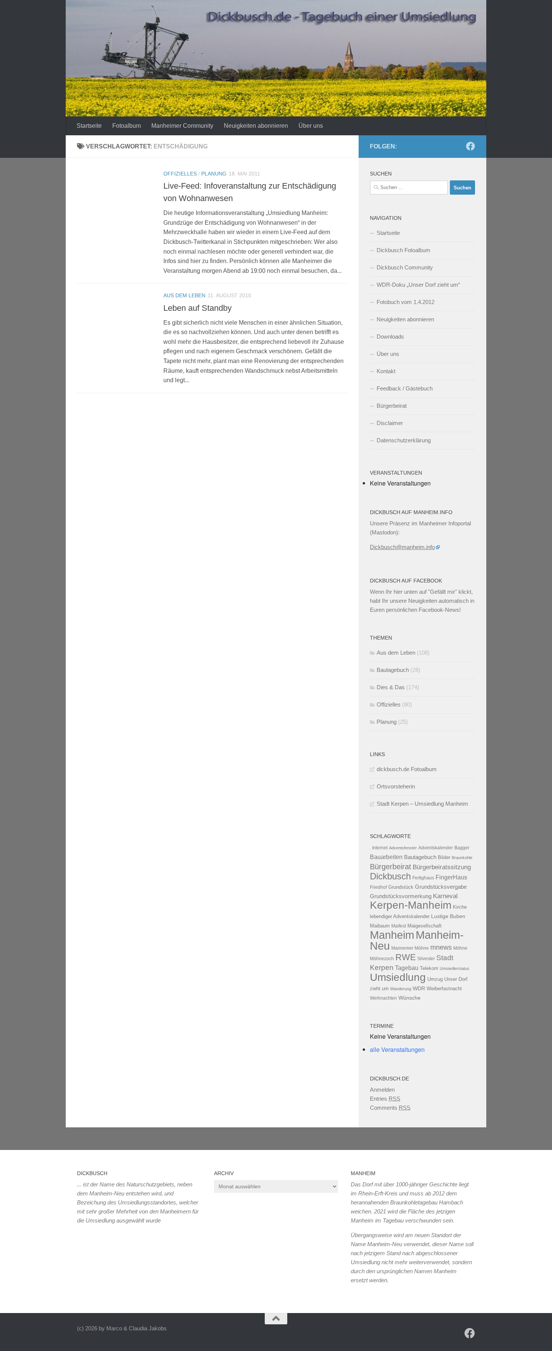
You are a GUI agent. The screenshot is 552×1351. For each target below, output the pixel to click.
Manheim (392, 935)
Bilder (444, 857)
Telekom (429, 968)
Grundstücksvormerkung (400, 896)
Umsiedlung (398, 977)
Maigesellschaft (424, 926)
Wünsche (409, 998)
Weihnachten (383, 998)
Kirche (460, 907)
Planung (213, 174)
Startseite (89, 126)
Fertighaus (423, 878)
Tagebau (406, 967)
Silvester (426, 958)
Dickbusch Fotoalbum (403, 250)
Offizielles (180, 174)
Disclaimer (390, 423)
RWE (405, 957)
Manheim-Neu (417, 940)
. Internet (379, 847)
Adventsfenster (403, 848)
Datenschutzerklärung (404, 440)
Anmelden (382, 1089)
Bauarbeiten (386, 856)
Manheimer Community (182, 126)
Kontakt (386, 371)
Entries (385, 1098)
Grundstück (400, 887)
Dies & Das (391, 687)
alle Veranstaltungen (397, 1049)
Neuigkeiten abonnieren (256, 126)
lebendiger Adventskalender (400, 916)
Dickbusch (390, 876)
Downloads (390, 336)
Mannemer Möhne (410, 948)
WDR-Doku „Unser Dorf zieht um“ (418, 284)
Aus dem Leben (184, 295)
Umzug (435, 979)
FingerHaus (451, 877)
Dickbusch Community (405, 267)
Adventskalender (435, 848)
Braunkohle (462, 857)
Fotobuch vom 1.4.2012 (405, 302)
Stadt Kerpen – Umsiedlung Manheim (422, 803)
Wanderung (400, 988)
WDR (419, 988)
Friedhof (378, 887)
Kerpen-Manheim (410, 905)
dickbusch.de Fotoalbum (407, 769)
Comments (390, 1107)
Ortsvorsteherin (396, 786)
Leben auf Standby (197, 308)
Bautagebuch (393, 670)
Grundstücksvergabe (441, 887)
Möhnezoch (382, 958)
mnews (441, 947)
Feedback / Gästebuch (405, 388)
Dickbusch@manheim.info (402, 547)
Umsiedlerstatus (454, 968)
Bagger (461, 848)
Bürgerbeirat (392, 405)
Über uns (311, 126)
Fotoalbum (126, 126)
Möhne (460, 948)
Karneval (445, 896)
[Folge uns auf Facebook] (470, 146)
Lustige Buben (448, 916)
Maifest (398, 926)
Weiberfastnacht (444, 988)
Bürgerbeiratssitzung (442, 867)
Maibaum (380, 926)
